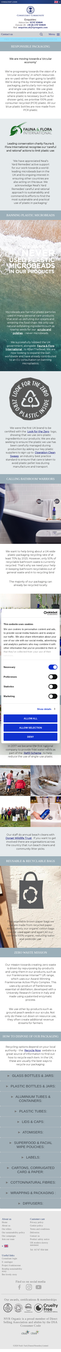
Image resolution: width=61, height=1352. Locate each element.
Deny (30, 736)
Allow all (30, 718)
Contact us (7, 34)
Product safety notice (40, 1239)
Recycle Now (32, 1050)
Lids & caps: (32, 1122)
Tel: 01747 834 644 (39, 1250)
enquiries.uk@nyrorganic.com (33, 27)
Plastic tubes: (32, 1111)
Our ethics (6, 1229)
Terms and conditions (40, 1229)
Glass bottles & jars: (32, 1076)
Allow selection (30, 727)
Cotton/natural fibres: (33, 1182)
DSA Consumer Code (39, 1324)
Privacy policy (36, 1222)
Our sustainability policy (13, 1232)
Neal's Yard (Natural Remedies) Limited (33, 1346)
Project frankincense (11, 1265)
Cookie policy (36, 1225)
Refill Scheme (32, 753)
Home (4, 1222)
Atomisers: (32, 1132)
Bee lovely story (9, 1274)
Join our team (8, 1239)
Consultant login (9, 2)
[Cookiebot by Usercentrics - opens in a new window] (43, 613)
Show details (44, 709)
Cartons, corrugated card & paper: (33, 1170)
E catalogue (7, 1262)
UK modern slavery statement (39, 1244)
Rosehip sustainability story (12, 1270)
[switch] (52, 676)
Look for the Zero (38, 431)
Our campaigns (9, 1236)
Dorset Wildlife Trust (19, 838)
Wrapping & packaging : (33, 1193)
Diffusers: (32, 1203)
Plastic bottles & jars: (33, 1086)
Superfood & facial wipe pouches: (32, 1145)
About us (6, 1225)
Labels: (32, 1157)
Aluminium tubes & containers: (33, 1099)
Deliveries (34, 1232)
